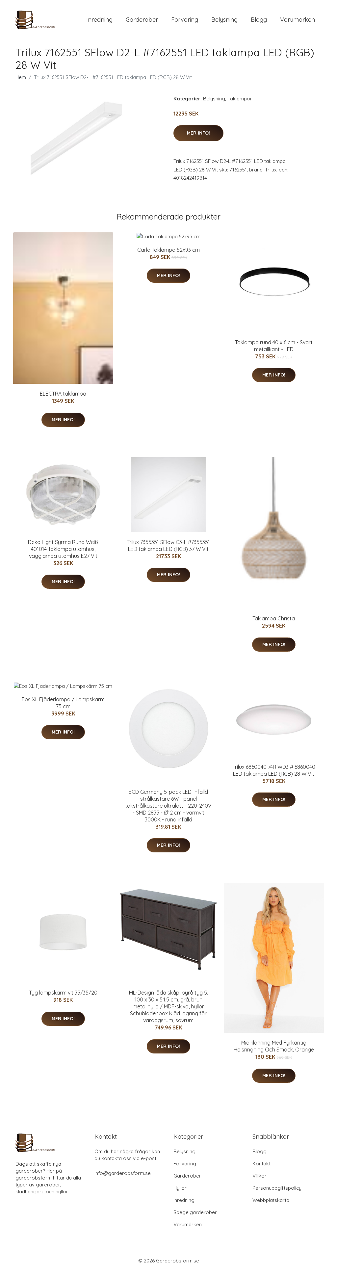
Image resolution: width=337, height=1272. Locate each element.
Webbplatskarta (270, 1200)
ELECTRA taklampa (63, 393)
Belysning (224, 19)
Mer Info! (198, 133)
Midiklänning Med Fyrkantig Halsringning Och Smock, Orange (274, 1046)
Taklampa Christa (273, 618)
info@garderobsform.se (122, 1173)
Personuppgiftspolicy (276, 1188)
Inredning (99, 19)
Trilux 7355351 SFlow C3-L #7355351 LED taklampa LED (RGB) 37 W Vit (168, 545)
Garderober (142, 19)
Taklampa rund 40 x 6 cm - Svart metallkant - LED (274, 345)
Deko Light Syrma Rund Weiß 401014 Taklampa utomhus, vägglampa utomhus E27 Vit (63, 549)
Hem (20, 77)
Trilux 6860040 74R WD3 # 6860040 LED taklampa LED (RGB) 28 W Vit (273, 770)
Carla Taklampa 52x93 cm (168, 250)
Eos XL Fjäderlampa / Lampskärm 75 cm (63, 703)
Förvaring (184, 19)
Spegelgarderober (195, 1212)
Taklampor (239, 98)
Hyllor (180, 1188)
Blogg (259, 19)
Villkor (259, 1176)
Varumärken (297, 19)
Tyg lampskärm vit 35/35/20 (63, 992)
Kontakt (261, 1163)
